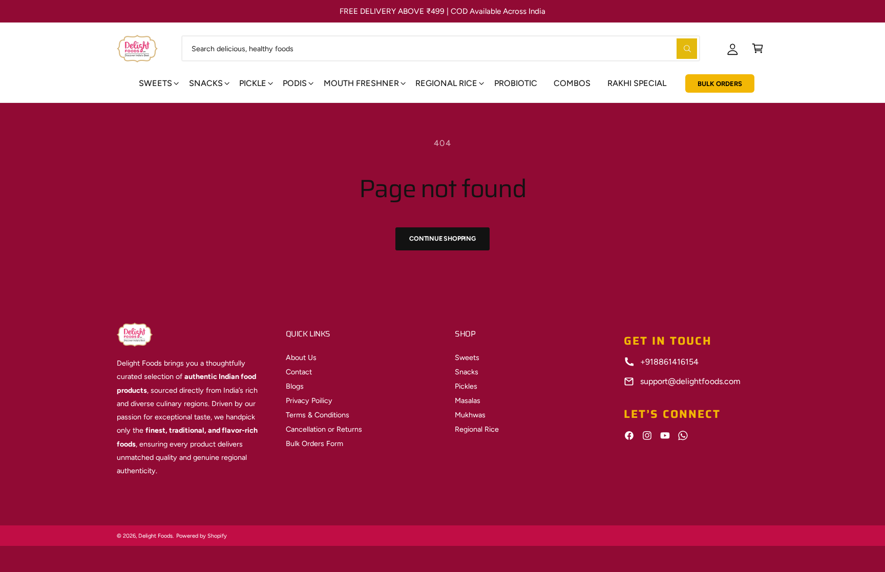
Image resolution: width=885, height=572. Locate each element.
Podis (295, 83)
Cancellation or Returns (324, 429)
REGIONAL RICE (446, 83)
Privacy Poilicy (309, 400)
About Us (301, 357)
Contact (299, 371)
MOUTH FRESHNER (361, 83)
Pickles (466, 386)
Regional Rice (477, 429)
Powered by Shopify (201, 536)
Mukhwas (470, 414)
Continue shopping (442, 238)
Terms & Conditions (317, 414)
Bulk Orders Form (314, 443)
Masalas (467, 400)
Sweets (155, 83)
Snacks (206, 83)
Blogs (295, 386)
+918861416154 (669, 362)
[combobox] (441, 48)
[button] (757, 48)
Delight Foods (155, 536)
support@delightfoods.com (690, 381)
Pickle (252, 83)
